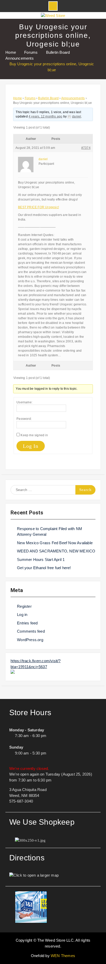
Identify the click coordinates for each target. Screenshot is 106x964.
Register (24, 606)
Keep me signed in (34, 435)
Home (17, 98)
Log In (30, 446)
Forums (30, 98)
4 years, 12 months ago (45, 116)
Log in (22, 614)
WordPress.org (30, 640)
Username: (24, 402)
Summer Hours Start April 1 (41, 559)
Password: (24, 419)
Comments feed (31, 631)
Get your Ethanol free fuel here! (44, 568)
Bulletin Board (48, 98)
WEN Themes (63, 955)
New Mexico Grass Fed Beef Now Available (55, 543)
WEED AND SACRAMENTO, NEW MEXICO (56, 551)
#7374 (86, 148)
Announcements (73, 98)
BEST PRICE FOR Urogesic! (38, 207)
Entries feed (27, 623)
